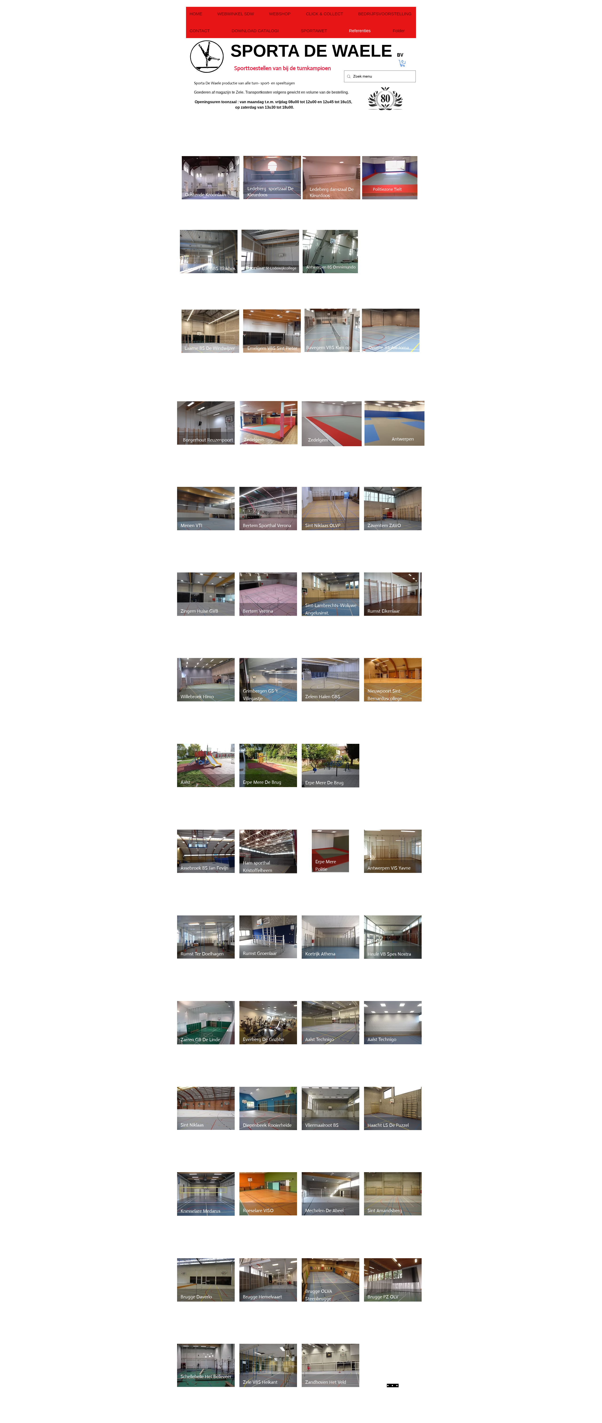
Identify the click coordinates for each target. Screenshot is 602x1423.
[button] (403, 63)
